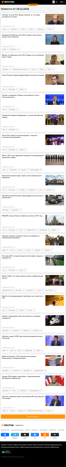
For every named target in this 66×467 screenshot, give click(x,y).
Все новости (14, 29)
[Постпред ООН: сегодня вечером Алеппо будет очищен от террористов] (54, 260)
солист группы (49, 290)
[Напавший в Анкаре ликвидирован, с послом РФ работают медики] (54, 119)
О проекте (4, 445)
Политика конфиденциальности (53, 445)
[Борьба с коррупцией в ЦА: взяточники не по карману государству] (54, 320)
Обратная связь (54, 447)
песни (39, 290)
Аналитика (15, 330)
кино (41, 189)
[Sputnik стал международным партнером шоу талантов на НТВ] (54, 300)
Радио (4, 350)
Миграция (60, 430)
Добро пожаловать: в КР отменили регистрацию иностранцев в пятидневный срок (19, 357)
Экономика (5, 210)
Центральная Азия (39, 370)
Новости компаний (38, 445)
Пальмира (20, 410)
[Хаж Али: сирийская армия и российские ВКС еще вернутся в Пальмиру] (54, 401)
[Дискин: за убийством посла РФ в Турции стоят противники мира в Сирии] (54, 59)
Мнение (4, 29)
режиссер (49, 189)
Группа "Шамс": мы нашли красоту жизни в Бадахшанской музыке (22, 277)
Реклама (29, 445)
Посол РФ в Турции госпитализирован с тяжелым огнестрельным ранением (19, 136)
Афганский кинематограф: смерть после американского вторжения (22, 177)
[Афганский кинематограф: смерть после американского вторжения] (54, 180)
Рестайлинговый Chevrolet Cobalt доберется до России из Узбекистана (22, 197)
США (21, 230)
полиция (20, 250)
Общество (52, 430)
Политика (34, 430)
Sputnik (22, 310)
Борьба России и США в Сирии (35, 410)
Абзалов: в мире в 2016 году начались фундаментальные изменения (22, 337)
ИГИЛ (19, 350)
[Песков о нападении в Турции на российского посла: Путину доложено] (54, 99)
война (38, 350)
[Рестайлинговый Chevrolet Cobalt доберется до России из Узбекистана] (54, 200)
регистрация (27, 370)
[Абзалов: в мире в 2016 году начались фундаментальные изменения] (54, 340)
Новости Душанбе (34, 169)
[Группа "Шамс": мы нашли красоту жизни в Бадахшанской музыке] (54, 280)
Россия (49, 29)
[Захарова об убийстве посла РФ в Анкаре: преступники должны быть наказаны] (54, 39)
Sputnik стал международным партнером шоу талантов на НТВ (22, 297)
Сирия (23, 29)
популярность (30, 290)
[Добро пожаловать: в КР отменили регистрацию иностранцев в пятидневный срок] (54, 360)
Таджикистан (13, 169)
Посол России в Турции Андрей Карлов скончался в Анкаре (23, 75)
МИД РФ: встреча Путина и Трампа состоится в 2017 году (22, 216)
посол (49, 69)
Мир (4, 89)
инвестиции (40, 29)
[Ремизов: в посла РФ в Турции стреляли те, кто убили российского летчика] (54, 19)
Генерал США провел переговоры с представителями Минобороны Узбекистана (21, 377)
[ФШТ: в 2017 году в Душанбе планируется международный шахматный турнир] (54, 160)
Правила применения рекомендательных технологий (35, 447)
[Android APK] (6, 452)
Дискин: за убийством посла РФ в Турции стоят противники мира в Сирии (23, 56)
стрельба (47, 250)
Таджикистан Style (7, 290)
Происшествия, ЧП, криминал (20, 69)
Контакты (10, 445)
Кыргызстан (36, 330)
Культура (22, 189)
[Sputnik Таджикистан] (8, 3)
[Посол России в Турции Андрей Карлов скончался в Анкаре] (54, 79)
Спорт (4, 169)
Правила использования (20, 445)
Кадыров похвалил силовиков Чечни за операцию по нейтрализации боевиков (20, 237)
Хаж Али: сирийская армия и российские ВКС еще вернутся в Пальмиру (23, 397)
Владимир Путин (31, 230)
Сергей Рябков (43, 230)
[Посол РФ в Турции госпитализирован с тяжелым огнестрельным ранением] (54, 140)
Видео (4, 250)
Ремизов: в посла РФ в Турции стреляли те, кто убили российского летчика (21, 16)
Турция (31, 29)
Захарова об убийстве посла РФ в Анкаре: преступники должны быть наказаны (21, 36)
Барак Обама (29, 350)
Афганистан (32, 189)
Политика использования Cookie (10, 447)
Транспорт (37, 250)
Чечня (11, 250)
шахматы (23, 169)
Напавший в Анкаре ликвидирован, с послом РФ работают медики (22, 116)
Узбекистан (26, 330)
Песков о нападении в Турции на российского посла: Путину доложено (20, 96)
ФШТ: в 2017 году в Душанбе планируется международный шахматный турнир (23, 156)
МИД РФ (54, 230)
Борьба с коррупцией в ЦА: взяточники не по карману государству (21, 317)
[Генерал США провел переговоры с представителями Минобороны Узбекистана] (54, 380)
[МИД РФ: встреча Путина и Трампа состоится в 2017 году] (54, 220)
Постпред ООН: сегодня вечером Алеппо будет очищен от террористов (23, 257)
